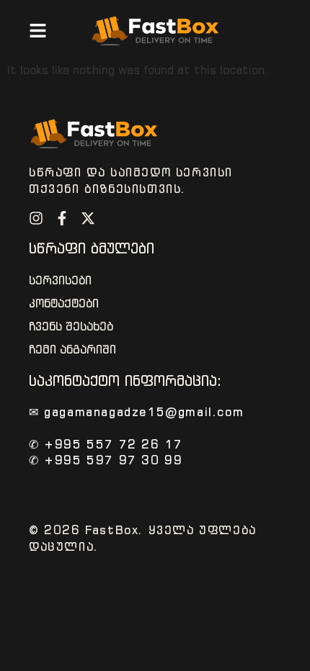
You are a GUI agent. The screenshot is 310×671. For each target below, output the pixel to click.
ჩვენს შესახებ (71, 326)
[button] (38, 30)
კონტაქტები (64, 303)
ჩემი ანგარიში (72, 349)
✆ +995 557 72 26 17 (105, 444)
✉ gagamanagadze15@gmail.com (136, 412)
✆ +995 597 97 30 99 (105, 460)
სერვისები (60, 280)
